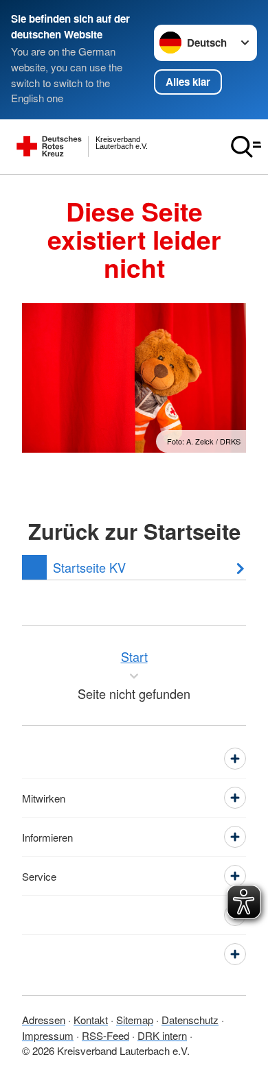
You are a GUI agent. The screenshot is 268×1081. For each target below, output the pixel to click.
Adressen (43, 1019)
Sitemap (134, 1019)
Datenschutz (190, 1019)
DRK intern (162, 1035)
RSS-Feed (105, 1035)
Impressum (48, 1035)
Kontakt (91, 1019)
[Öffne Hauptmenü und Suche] (246, 146)
